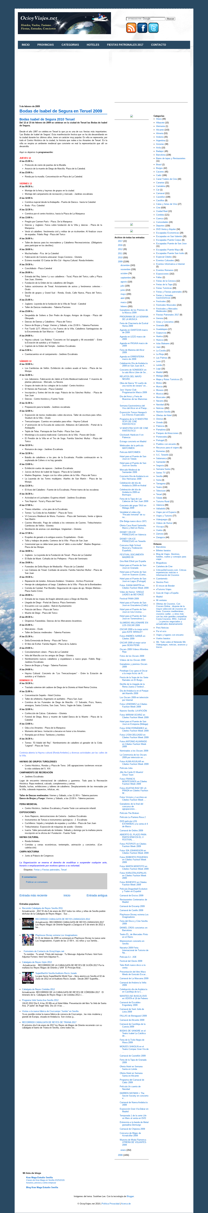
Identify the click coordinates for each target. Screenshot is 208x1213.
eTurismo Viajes (163, 589)
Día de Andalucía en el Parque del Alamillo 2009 (134, 692)
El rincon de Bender (165, 586)
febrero (124, 306)
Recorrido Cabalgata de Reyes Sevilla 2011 (42, 908)
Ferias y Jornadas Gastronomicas (164, 296)
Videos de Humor (164, 523)
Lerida (159, 365)
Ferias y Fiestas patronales (47, 869)
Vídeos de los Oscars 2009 (132, 660)
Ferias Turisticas (164, 288)
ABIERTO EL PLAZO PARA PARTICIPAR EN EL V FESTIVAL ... (133, 837)
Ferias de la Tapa (164, 284)
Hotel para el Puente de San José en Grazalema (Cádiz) (134, 603)
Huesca (159, 340)
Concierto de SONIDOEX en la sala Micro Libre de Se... (134, 371)
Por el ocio (161, 631)
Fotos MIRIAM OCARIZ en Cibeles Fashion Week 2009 (134, 716)
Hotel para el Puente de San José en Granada (133, 566)
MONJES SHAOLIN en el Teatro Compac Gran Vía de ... (134, 1049)
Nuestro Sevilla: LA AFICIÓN (133, 711)
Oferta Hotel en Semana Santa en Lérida (131, 1067)
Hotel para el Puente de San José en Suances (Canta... (133, 573)
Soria (158, 480)
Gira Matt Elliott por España (133, 561)
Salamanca (161, 458)
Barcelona (161, 155)
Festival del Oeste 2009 (131, 961)
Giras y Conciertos (165, 322)
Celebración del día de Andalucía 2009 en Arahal (133, 484)
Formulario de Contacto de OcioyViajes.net (44, 951)
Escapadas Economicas (167, 233)
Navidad (160, 404)
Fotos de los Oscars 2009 (132, 656)
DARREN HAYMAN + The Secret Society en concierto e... (134, 1095)
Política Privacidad (110, 1203)
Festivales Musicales (166, 305)
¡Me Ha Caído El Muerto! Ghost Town (131, 773)
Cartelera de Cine (164, 566)
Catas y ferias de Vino (166, 204)
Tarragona (160, 483)
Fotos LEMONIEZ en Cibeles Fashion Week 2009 (133, 705)
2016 (120, 245)
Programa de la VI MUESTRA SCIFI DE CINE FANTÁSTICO (134, 421)
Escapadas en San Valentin (169, 236)
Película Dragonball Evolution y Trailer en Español (133, 890)
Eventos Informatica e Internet (170, 264)
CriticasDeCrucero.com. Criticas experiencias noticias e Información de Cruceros (171, 572)
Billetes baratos (163, 550)
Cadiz (159, 175)
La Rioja (160, 354)
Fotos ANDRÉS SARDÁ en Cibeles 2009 (132, 637)
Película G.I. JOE (128, 957)
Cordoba (160, 215)
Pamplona (161, 429)
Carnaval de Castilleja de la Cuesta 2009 (132, 1025)
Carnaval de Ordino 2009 (131, 830)
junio (123, 290)
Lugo (158, 368)
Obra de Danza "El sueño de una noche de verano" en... (134, 384)
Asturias (160, 144)
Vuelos (159, 530)
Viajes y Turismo (164, 516)
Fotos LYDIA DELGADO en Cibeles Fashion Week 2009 (134, 736)
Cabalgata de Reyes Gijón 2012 (37, 962)
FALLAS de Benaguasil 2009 (133, 1016)
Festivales (161, 301)
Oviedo (159, 422)
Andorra (159, 137)
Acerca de (126, 1203)
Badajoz (160, 151)
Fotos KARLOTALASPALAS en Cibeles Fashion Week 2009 (133, 875)
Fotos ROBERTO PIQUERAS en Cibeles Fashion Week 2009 (134, 859)
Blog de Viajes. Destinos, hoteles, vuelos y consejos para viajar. (171, 556)
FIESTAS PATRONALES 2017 (125, 44)
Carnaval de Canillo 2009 (131, 910)
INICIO (26, 44)
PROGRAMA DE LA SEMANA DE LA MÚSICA (134, 317)
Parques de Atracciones (167, 433)
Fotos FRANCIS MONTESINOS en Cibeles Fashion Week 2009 (133, 781)
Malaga (159, 376)
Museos (160, 390)
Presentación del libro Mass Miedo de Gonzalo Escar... (133, 973)
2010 (120, 257)
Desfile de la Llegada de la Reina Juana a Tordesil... (133, 685)
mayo (123, 294)
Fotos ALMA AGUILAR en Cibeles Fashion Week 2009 (134, 762)
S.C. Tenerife (162, 455)
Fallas (159, 277)
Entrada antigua (97, 895)
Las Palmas (161, 358)
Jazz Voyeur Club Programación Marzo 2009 (133, 391)
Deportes (160, 225)
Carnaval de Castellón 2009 (133, 1056)
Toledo (159, 498)
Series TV (161, 472)
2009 (120, 261)
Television (161, 490)
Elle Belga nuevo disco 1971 (133, 521)
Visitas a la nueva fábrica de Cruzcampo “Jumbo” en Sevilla (50, 1011)
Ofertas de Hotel (164, 415)
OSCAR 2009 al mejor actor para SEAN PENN (133, 643)
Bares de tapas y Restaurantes (170, 158)
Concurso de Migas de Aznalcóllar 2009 (130, 1134)
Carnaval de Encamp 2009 (132, 906)
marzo (124, 302)
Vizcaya (160, 526)
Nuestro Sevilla (163, 412)
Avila (158, 147)
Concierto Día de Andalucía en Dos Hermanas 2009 (134, 477)
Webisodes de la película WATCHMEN (131, 446)
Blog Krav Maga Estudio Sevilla (42, 1187)
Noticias (160, 408)
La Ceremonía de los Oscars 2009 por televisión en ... (133, 756)
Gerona (159, 318)
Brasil (159, 164)
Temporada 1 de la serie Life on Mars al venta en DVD (133, 1116)
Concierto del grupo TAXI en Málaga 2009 (133, 506)
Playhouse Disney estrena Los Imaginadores (56, 935)
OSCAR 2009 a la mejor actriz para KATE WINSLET (134, 630)
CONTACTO (158, 44)
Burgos (159, 168)
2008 (120, 1155)
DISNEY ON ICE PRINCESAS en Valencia (133, 533)
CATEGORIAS (70, 44)
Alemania (160, 126)
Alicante (160, 130)
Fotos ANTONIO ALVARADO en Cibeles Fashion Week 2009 (133, 744)
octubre (124, 273)
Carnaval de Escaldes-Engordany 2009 (130, 1003)
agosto (124, 281)
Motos (159, 383)
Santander (161, 462)
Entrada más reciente (33, 895)
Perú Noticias (162, 627)
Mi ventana (161, 600)
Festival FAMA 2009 (129, 598)
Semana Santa (163, 469)
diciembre (125, 265)
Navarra (159, 401)
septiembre (126, 277)
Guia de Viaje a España (167, 593)
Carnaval (160, 193)
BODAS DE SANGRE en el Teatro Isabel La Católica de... (133, 1033)
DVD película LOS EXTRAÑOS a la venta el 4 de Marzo (134, 824)
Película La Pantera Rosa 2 (133, 817)
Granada (160, 325)
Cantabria (160, 186)
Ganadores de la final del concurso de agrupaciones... (131, 806)
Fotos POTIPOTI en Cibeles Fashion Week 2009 (133, 845)
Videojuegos (162, 519)
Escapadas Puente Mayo (168, 249)
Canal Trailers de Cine (166, 179)
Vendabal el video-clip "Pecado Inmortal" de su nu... (132, 514)
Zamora (159, 534)
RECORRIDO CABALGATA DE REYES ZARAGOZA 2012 (62, 919)
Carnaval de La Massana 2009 (134, 978)
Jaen (158, 347)
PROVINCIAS (45, 44)
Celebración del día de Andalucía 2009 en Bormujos (130, 492)
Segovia (160, 465)
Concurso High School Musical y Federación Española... (131, 548)
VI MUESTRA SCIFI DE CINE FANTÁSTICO (134, 429)
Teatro (159, 487)
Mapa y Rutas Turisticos (167, 379)
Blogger (130, 1196)
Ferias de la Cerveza (166, 281)
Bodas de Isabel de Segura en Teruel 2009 (61, 111)
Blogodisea (161, 563)
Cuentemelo (161, 578)
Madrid (159, 372)
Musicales (161, 397)
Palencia (160, 426)
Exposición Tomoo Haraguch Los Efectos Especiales (133, 413)
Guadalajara (161, 329)
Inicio (67, 895)
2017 (120, 241)
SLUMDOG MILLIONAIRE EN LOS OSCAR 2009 (134, 623)
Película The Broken (129, 813)
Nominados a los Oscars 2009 (134, 751)
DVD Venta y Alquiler (166, 229)
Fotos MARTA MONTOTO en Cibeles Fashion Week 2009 (134, 867)
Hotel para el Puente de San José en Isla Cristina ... (133, 610)
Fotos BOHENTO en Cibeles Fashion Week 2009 (133, 883)
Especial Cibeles (164, 257)
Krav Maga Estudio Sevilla (39, 1177)
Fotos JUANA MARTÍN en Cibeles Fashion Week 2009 (134, 586)
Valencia (160, 505)
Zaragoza (160, 537)
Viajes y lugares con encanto (169, 635)
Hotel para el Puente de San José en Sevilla (133, 464)
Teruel (64, 869)
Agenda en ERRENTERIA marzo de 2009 (132, 357)
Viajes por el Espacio (166, 512)
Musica (159, 393)
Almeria (159, 133)
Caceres (160, 171)
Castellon (160, 197)
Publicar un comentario (37, 882)
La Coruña (161, 350)
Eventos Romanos (165, 270)
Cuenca (159, 218)
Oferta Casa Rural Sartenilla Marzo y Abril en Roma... (133, 526)
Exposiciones (162, 274)
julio (123, 286)
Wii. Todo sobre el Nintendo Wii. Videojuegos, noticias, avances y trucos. (171, 644)
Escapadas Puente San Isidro (170, 253)
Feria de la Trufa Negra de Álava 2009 (132, 1041)
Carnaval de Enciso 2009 (131, 895)
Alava (159, 119)
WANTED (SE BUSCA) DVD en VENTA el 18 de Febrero (134, 997)
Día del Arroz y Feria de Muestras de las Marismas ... (133, 399)
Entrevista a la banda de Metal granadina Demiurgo (134, 1123)
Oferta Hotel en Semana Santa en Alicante (131, 1074)
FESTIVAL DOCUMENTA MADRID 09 (132, 555)
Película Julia (126, 768)
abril (123, 298)
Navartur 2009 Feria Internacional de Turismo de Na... (134, 950)
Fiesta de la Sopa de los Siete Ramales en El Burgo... (134, 678)
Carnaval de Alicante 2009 (132, 1020)
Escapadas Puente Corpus (168, 240)
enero (123, 1150)
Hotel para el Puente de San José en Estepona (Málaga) (134, 722)
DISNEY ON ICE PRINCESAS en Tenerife (133, 540)
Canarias (160, 182)
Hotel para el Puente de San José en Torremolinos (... (133, 617)
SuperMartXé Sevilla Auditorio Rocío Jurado (56, 973)
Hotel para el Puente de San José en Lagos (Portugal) (133, 579)
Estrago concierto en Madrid (133, 441)
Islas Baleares (163, 343)
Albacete (160, 122)
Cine (158, 207)
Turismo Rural (162, 501)
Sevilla (159, 476)
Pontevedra (161, 437)
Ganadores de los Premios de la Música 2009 (134, 311)
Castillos (160, 200)
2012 (120, 249)
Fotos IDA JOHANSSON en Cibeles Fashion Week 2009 (134, 851)
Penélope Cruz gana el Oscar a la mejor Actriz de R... (133, 672)
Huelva (159, 336)
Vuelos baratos (163, 638)
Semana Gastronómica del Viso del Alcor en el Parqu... (134, 407)
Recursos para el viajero (167, 447)
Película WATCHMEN (130, 452)
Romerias (160, 451)
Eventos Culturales (165, 260)
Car (157, 190)
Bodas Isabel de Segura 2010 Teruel (47, 119)
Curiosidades (162, 222)
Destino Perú (162, 582)
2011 (120, 253)
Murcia (159, 386)
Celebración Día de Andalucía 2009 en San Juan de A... (134, 364)
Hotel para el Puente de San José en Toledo (133, 457)
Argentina (160, 140)
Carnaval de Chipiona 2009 (132, 1129)
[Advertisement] (47, 76)
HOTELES (93, 44)
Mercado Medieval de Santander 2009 (130, 471)
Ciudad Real (162, 211)
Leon (158, 361)
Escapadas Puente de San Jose (171, 243)
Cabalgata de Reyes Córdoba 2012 (38, 989)
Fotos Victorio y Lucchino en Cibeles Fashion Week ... (133, 798)
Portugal (160, 440)
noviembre (126, 269)
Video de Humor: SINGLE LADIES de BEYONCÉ (132, 593)
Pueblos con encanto (166, 444)
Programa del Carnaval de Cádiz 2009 (132, 1081)
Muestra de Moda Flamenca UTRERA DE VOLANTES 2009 (133, 1142)
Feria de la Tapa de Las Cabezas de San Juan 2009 (134, 500)
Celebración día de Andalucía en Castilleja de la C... (133, 990)
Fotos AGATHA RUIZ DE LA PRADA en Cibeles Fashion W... (134, 790)
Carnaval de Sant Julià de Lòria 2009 (132, 1010)
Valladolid (160, 508)
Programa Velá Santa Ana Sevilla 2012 (40, 1000)
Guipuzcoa (161, 333)
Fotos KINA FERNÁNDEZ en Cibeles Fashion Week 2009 (134, 729)
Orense (159, 419)
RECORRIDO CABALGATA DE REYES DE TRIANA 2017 (49, 1022)
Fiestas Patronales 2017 (167, 314)
